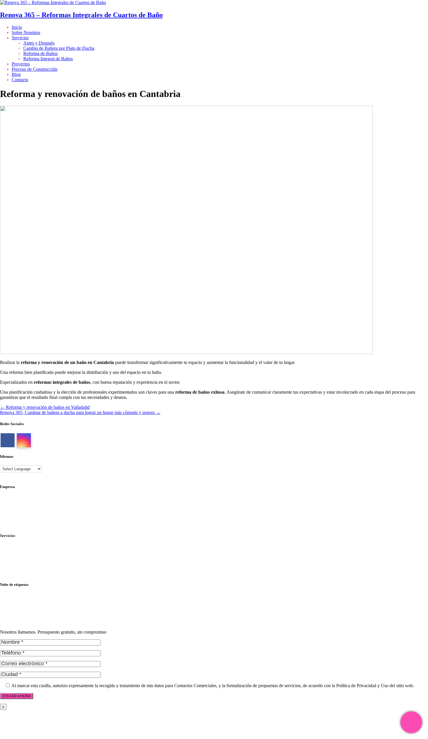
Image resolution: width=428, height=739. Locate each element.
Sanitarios (9, 573)
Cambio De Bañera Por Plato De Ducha (37, 595)
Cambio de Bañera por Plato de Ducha (58, 48)
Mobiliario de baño (17, 552)
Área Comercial (14, 508)
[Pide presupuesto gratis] (411, 722)
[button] (12, 727)
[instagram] (24, 440)
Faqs (4, 519)
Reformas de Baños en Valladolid (30, 616)
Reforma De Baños (18, 601)
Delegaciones (12, 513)
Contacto (20, 79)
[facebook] (8, 440)
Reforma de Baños (40, 53)
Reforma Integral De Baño (24, 606)
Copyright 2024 (14, 524)
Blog (16, 74)
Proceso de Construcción (34, 69)
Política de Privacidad (20, 498)
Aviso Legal (11, 503)
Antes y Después (38, 42)
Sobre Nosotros (26, 32)
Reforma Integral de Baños (48, 58)
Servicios (20, 37)
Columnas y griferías (19, 546)
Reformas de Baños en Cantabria (30, 622)
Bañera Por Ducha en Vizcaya (28, 611)
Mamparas (9, 557)
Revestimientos (14, 567)
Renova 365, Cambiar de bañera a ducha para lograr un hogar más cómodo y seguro (80, 412)
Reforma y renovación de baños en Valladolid (45, 407)
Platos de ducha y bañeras (23, 562)
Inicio (17, 27)
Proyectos (21, 63)
